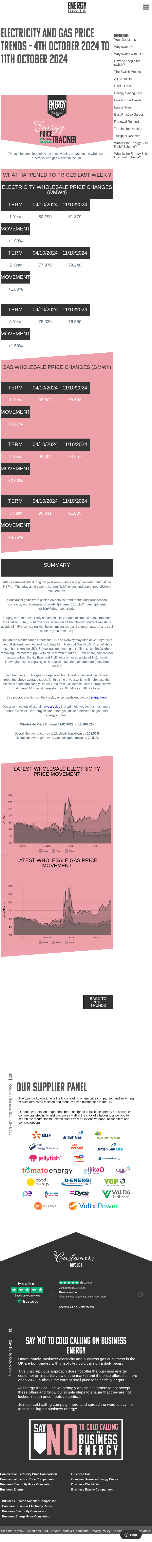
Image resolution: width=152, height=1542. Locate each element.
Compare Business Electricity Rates (27, 1506)
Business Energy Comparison (92, 1489)
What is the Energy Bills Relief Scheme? (131, 144)
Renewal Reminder (128, 121)
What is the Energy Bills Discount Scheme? (131, 155)
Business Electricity (85, 1484)
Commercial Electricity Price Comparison (28, 1474)
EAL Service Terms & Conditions (65, 1531)
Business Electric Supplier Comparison (29, 1501)
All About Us (123, 79)
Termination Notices (128, 128)
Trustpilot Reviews (127, 136)
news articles (51, 706)
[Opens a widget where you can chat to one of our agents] (131, 1535)
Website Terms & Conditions (21, 1531)
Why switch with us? (128, 54)
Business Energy (12, 1489)
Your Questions (125, 39)
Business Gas (80, 1474)
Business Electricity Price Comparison (26, 1484)
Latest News (123, 107)
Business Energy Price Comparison (26, 1516)
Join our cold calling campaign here (48, 1404)
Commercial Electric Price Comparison (27, 1479)
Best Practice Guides (129, 114)
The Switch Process (128, 71)
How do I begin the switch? (127, 62)
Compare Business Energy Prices (94, 1479)
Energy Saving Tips (128, 93)
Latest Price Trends (127, 100)
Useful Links (123, 86)
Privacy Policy (100, 1531)
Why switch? (123, 47)
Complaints (142, 1531)
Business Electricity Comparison (24, 1511)
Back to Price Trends (98, 1002)
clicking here (98, 697)
